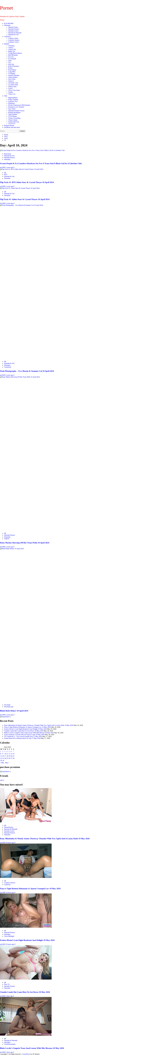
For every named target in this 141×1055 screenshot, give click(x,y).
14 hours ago (10, 892)
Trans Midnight (9, 936)
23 (3, 758)
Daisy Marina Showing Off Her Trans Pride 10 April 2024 (24, 543)
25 (7, 758)
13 (11, 754)
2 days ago (9, 996)
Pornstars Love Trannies (16, 107)
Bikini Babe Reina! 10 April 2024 (14, 711)
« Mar (2, 763)
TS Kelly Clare (13, 83)
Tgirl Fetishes (12, 114)
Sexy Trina (11, 109)
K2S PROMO (9, 23)
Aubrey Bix (12, 49)
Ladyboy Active (13, 42)
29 (1, 760)
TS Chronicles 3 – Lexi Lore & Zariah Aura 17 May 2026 (23, 736)
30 (3, 760)
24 (5, 758)
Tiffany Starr (12, 86)
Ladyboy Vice (13, 101)
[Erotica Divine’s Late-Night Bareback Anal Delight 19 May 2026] (26, 927)
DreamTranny (8, 827)
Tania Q (11, 81)
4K (5, 173)
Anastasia (11, 46)
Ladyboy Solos (13, 38)
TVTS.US (11, 124)
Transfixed (7, 367)
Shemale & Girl (13, 34)
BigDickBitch (12, 98)
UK (9, 62)
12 (9, 754)
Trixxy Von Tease (14, 90)
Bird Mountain (13, 55)
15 (1, 756)
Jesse (10, 60)
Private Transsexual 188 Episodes (19, 105)
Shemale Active (13, 31)
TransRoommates (9, 1044)
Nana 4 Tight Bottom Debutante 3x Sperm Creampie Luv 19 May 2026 (27, 727)
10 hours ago (10, 842)
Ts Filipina (11, 73)
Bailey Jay (11, 51)
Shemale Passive (13, 29)
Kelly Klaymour (13, 66)
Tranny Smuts (12, 120)
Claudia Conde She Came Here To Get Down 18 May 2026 (23, 731)
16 (3, 756)
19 (9, 756)
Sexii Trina (11, 79)
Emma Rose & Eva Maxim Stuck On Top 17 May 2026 (22, 738)
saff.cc (2, 780)
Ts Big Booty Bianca (15, 53)
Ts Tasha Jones (13, 85)
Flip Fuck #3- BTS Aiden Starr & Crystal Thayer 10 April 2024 (27, 182)
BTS (5, 174)
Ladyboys (7, 36)
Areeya (10, 47)
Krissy (10, 68)
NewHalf (7, 705)
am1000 (3, 167)
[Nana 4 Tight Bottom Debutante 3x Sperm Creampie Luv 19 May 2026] (26, 877)
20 (11, 756)
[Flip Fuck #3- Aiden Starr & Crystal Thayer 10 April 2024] (20, 188)
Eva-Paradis (12, 59)
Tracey (10, 88)
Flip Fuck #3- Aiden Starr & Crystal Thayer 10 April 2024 (25, 199)
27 (11, 758)
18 (7, 756)
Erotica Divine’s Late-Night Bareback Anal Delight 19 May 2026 (25, 729)
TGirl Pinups (12, 116)
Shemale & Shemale (14, 33)
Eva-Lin (11, 57)
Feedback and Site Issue (12, 127)
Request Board (9, 125)
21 (13, 756)
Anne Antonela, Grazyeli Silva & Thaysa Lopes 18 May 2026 (24, 734)
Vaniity (10, 92)
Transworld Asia (13, 122)
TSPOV (6, 539)
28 (13, 758)
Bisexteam (7, 154)
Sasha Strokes (12, 77)
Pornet (6, 8)
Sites (5, 96)
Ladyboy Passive (13, 40)
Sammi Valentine (13, 75)
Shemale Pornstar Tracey (16, 111)
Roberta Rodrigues (14, 112)
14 (13, 754)
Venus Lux (11, 94)
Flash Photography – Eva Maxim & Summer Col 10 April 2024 (27, 371)
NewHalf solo (8, 707)
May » (7, 763)
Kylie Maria (12, 70)
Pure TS (6, 984)
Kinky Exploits (13, 99)
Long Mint (11, 72)
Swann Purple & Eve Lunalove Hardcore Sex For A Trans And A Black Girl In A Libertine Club (41, 163)
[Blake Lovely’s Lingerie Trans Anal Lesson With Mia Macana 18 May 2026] (26, 1035)
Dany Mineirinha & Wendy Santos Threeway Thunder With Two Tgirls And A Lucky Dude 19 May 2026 (38, 725)
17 (5, 756)
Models (6, 44)
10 (5, 754)
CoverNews (26, 1054)
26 (9, 758)
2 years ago (10, 167)
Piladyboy (11, 103)
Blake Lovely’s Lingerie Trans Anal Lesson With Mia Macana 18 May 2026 (29, 733)
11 (7, 754)
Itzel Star (11, 64)
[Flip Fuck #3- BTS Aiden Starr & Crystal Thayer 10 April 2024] (21, 169)
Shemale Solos (13, 27)
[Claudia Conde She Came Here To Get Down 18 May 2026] (26, 979)
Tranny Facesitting (14, 118)
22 (1, 758)
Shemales (7, 25)
